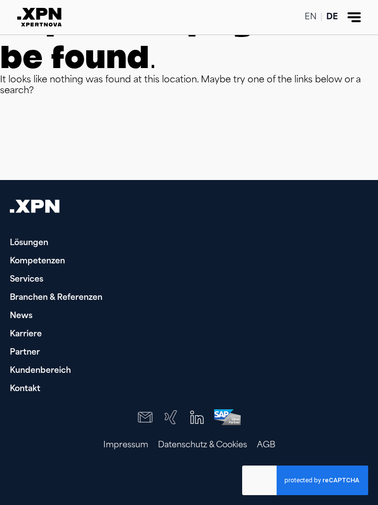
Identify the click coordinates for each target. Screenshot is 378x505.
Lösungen (29, 243)
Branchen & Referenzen (56, 298)
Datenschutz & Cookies (202, 445)
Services (26, 280)
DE (332, 17)
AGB (266, 445)
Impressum (125, 445)
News (21, 316)
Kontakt (25, 389)
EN (310, 17)
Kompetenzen (37, 261)
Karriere (26, 334)
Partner (25, 353)
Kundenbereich (40, 371)
